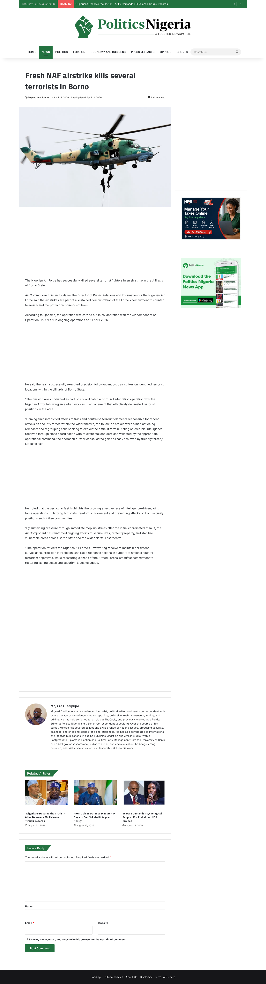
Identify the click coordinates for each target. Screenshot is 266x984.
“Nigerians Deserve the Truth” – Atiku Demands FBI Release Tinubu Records (45, 817)
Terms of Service (165, 977)
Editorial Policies (113, 977)
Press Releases (142, 52)
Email (29, 922)
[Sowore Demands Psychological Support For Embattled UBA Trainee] (143, 795)
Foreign (79, 52)
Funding (96, 977)
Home (32, 52)
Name (29, 906)
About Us (131, 977)
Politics (61, 52)
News (46, 52)
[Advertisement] (95, 245)
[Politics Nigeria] (133, 27)
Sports (182, 52)
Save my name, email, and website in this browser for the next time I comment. (77, 939)
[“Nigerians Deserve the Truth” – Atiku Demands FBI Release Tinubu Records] (46, 795)
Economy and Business (108, 52)
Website (103, 922)
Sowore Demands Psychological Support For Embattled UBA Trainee (142, 817)
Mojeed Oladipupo (38, 97)
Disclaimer (146, 977)
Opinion (165, 52)
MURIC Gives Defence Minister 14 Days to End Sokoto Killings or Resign (94, 817)
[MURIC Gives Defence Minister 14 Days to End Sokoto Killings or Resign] (95, 795)
